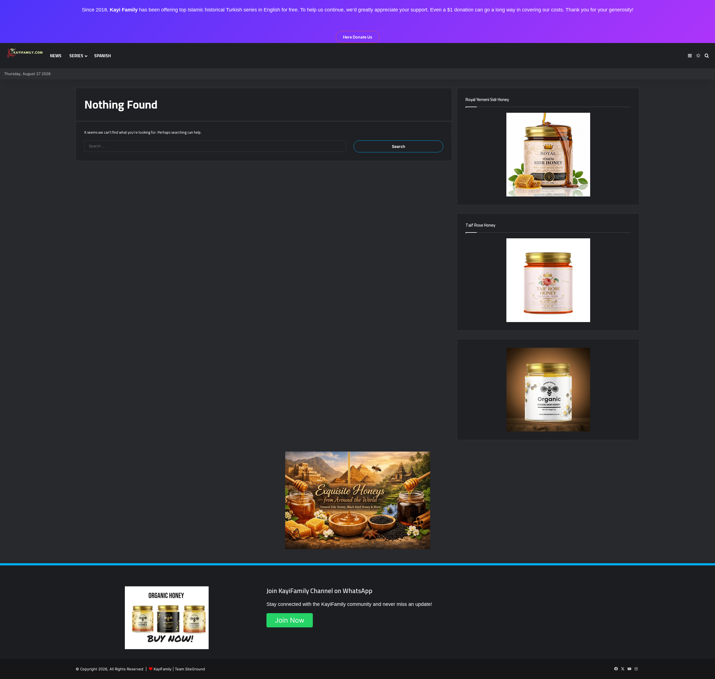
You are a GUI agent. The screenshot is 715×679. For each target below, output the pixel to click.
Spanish (102, 56)
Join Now (289, 620)
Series (76, 56)
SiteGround (195, 669)
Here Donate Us (357, 37)
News (55, 56)
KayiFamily (162, 669)
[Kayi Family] (25, 53)
